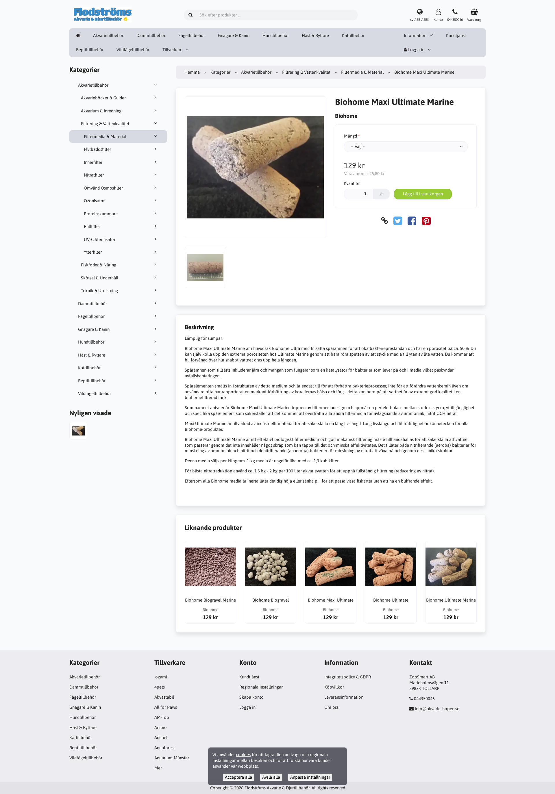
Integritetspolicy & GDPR (347, 676)
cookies (243, 754)
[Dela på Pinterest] (426, 220)
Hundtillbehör (275, 35)
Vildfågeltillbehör (132, 49)
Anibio (160, 727)
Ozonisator (94, 200)
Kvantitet (352, 183)
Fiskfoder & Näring (98, 264)
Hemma (192, 72)
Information (415, 35)
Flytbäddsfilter (97, 149)
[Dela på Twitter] (397, 220)
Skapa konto (251, 697)
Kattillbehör (353, 35)
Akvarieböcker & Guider (103, 97)
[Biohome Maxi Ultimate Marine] (78, 431)
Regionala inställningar (261, 686)
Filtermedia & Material (105, 136)
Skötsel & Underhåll (99, 277)
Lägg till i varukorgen (423, 193)
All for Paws (165, 707)
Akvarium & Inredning (101, 110)
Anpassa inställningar (310, 777)
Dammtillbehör (150, 35)
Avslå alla (271, 777)
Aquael (160, 737)
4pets (159, 686)
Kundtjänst (456, 35)
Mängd (350, 135)
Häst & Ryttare (315, 35)
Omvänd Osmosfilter (103, 187)
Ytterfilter (93, 252)
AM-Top (161, 717)
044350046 (424, 698)
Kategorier (220, 72)
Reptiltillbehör (89, 49)
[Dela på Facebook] (412, 220)
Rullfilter (92, 226)
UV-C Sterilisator (99, 239)
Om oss (331, 707)
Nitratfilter (94, 174)
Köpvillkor (334, 686)
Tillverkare (172, 49)
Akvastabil (164, 697)
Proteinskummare (101, 213)
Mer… (159, 767)
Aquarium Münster (171, 757)
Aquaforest (164, 747)
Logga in (415, 49)
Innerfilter (93, 162)
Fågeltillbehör (191, 35)
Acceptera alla (238, 777)
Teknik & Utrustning (99, 290)
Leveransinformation (343, 697)
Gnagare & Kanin (233, 35)
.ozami (160, 676)
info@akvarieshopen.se (437, 708)
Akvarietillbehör (108, 35)
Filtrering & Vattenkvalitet (105, 123)
